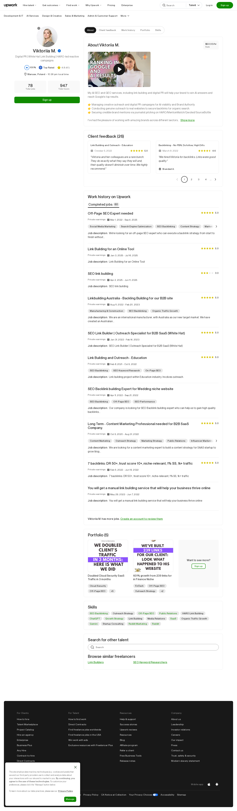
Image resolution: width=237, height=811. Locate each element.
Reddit (155, 623)
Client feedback (107, 30)
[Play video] (119, 69)
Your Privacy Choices (143, 794)
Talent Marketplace (27, 724)
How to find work (77, 719)
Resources (126, 735)
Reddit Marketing (138, 623)
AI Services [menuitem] (33, 15)
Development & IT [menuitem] (13, 15)
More (123, 15)
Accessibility (167, 794)
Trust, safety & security (183, 755)
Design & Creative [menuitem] (52, 15)
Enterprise (22, 740)
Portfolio (145, 30)
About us (176, 719)
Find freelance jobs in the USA (84, 735)
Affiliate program (129, 745)
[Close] (75, 767)
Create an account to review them (141, 518)
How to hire (23, 719)
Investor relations (180, 729)
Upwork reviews (128, 729)
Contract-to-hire (26, 755)
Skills (158, 30)
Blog (122, 740)
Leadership (177, 724)
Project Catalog (25, 729)
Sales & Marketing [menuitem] (75, 15)
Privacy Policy (91, 794)
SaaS (173, 618)
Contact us (177, 750)
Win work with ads (78, 740)
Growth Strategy (114, 618)
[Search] (164, 5)
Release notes (127, 761)
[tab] (104, 204)
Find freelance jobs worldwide (84, 729)
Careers (175, 735)
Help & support (128, 719)
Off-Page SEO (146, 613)
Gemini (94, 623)
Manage (70, 799)
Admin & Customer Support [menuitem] (102, 15)
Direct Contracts (26, 761)
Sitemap (181, 794)
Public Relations (168, 613)
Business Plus (24, 745)
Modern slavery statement (185, 761)
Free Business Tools (131, 755)
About (90, 30)
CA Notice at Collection (113, 794)
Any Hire (21, 750)
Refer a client (127, 750)
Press (174, 745)
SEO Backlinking (99, 613)
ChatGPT (95, 618)
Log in (209, 5)
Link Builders (96, 662)
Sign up (225, 5)
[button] (59, 51)
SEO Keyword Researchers (150, 662)
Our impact (177, 740)
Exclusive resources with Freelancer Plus (90, 745)
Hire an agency (25, 735)
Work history (128, 30)
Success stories (128, 724)
